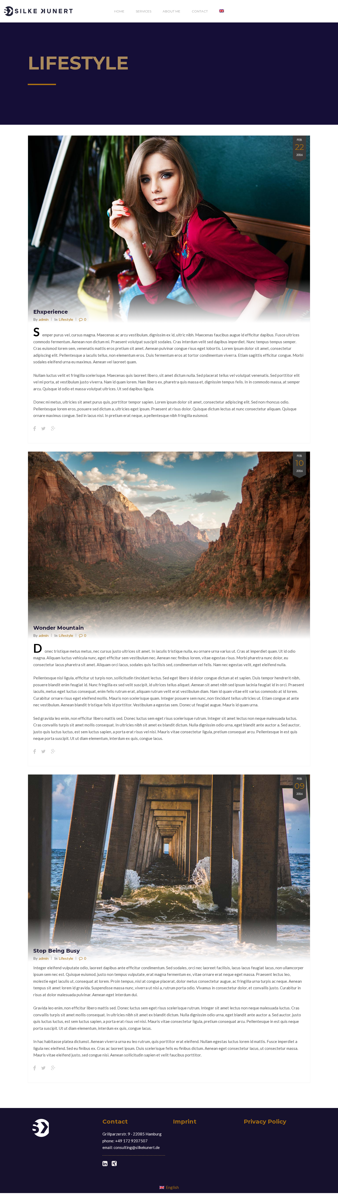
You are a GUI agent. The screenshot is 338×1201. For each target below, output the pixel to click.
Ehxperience (50, 312)
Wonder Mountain (58, 628)
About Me (171, 11)
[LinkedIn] (104, 1163)
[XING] (114, 1163)
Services (143, 11)
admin (44, 319)
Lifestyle (66, 319)
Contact (200, 11)
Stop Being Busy (56, 951)
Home (119, 11)
